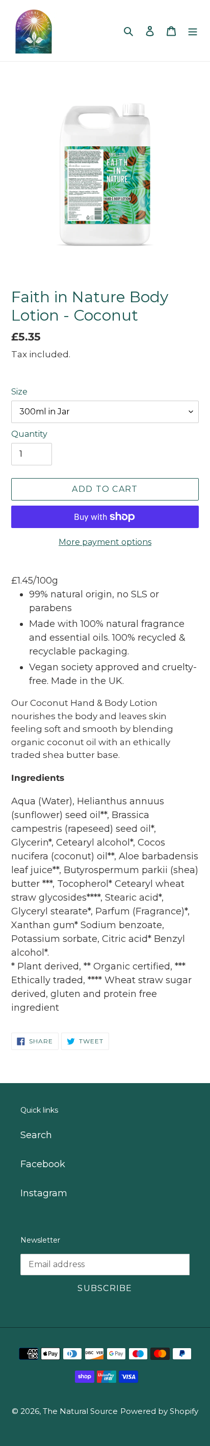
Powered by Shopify (159, 1411)
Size (19, 392)
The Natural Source (80, 1411)
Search (36, 1135)
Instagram (43, 1193)
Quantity (29, 434)
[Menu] (192, 31)
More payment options (105, 542)
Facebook (42, 1164)
